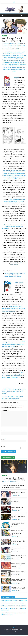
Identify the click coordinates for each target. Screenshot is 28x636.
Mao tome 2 (10, 48)
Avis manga (4, 45)
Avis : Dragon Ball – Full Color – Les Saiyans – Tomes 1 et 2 (18, 588)
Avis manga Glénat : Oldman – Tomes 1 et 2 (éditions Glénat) (13, 479)
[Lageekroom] (14, 6)
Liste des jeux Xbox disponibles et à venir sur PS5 (12, 603)
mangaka (23, 47)
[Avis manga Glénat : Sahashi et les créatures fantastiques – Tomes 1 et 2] (6, 555)
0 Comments (20, 43)
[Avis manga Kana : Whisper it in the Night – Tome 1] (6, 491)
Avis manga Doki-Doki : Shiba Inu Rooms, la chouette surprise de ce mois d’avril (18, 581)
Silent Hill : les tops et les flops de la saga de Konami (13, 605)
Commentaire (5, 410)
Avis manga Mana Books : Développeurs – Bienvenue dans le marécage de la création (17, 533)
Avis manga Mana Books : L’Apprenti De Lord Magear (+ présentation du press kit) (18, 516)
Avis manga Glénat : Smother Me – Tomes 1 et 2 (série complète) (18, 565)
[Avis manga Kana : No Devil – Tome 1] (6, 547)
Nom (2, 431)
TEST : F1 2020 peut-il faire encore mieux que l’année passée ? (12, 398)
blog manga (22, 45)
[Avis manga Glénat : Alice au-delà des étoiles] (6, 522)
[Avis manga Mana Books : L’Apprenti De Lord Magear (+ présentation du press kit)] (6, 514)
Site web (3, 446)
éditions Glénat (5, 47)
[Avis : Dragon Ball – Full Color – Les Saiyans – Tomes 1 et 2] (6, 586)
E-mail (3, 439)
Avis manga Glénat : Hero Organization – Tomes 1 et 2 (18, 508)
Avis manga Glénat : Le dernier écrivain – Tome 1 (18, 572)
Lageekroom (13, 43)
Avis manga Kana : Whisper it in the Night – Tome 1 (18, 493)
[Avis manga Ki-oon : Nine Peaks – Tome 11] (6, 499)
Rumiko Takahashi (17, 48)
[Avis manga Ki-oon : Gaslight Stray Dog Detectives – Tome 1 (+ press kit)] (6, 539)
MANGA (4, 35)
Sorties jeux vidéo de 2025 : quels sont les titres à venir (14, 600)
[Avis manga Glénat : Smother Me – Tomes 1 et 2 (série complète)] (6, 563)
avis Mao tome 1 (11, 45)
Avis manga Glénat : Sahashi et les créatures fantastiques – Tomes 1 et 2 (18, 557)
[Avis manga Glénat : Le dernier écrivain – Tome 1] (6, 571)
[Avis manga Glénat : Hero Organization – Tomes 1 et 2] (6, 506)
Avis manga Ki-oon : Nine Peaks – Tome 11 (17, 500)
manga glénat (17, 47)
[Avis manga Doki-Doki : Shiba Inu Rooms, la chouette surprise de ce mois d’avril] (6, 578)
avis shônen (17, 45)
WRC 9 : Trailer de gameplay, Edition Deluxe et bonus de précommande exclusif (14, 391)
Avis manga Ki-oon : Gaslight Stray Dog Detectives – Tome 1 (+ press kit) (18, 541)
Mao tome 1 (4, 48)
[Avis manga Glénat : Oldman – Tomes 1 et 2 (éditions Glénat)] (14, 460)
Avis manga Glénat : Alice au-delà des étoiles (18, 523)
